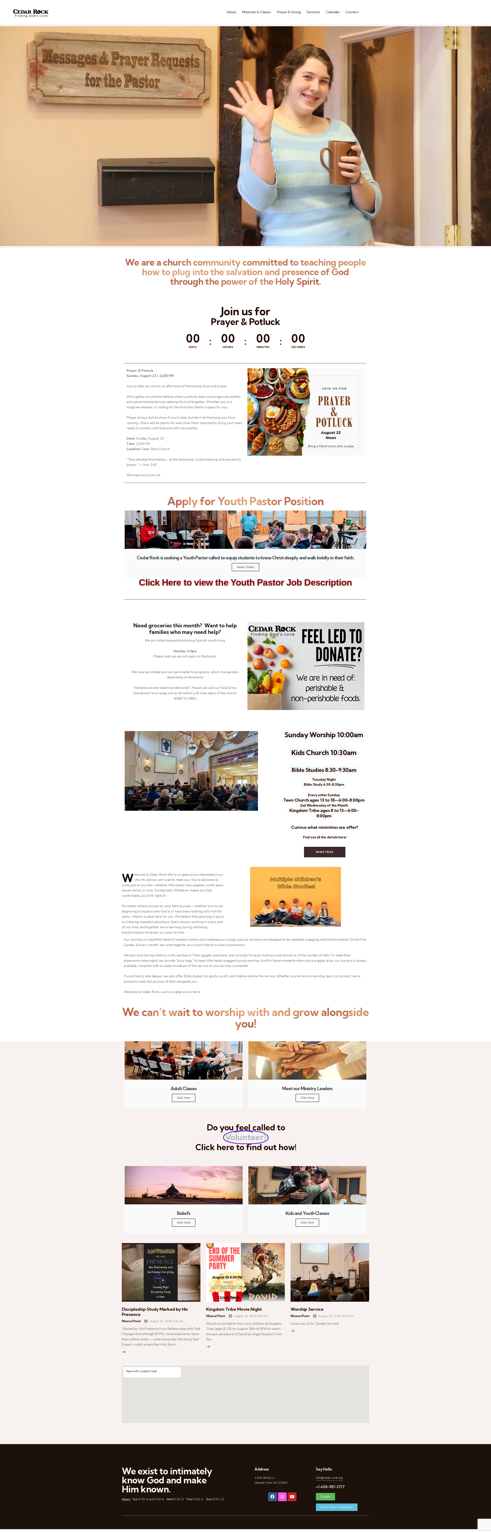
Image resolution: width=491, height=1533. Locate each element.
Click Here (183, 1098)
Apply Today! (245, 567)
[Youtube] (292, 1496)
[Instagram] (282, 1496)
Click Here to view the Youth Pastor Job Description (245, 582)
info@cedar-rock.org (329, 1478)
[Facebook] (272, 1496)
